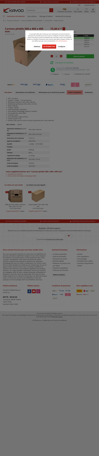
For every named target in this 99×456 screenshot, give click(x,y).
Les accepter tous (49, 46)
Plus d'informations (61, 41)
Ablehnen (37, 46)
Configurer (61, 46)
